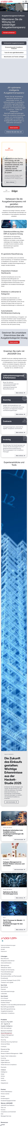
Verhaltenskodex (5, 947)
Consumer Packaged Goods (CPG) (10, 980)
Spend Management (6, 1033)
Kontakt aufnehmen (9, 32)
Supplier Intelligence (6, 1026)
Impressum (4, 951)
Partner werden (5, 1093)
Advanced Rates (5, 1044)
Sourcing (3, 1039)
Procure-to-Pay (5, 1049)
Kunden (3, 1096)
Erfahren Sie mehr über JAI (14, 132)
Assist (2, 1078)
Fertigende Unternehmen (7, 960)
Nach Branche (5, 958)
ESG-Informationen (6, 1028)
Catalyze (3, 1070)
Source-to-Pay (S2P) (7, 1022)
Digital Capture (5, 1060)
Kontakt (3, 949)
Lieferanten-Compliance (7, 1013)
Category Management (7, 1035)
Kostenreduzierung (6, 1000)
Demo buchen (14, 127)
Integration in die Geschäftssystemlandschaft (13, 1004)
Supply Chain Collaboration (8, 1056)
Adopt (2, 1074)
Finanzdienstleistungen (7, 972)
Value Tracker (4, 1037)
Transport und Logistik (7, 982)
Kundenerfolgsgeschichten (8, 1100)
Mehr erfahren (10, 182)
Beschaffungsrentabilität (7, 1007)
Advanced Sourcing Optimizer (9, 1042)
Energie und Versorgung (7, 969)
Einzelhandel (4, 978)
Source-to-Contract (6, 1030)
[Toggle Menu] (26, 1)
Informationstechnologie (7, 991)
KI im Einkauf (4, 998)
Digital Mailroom (5, 1062)
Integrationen (4, 1083)
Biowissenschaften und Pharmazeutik (11, 976)
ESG (2, 1114)
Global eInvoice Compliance (9, 1064)
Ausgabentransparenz (7, 1011)
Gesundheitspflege (6, 974)
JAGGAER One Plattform (7, 1105)
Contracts (3, 1046)
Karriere (3, 1109)
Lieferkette (4, 993)
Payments (3, 1067)
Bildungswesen (5, 965)
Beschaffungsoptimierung (8, 1009)
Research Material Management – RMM (11, 1053)
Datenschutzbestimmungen (8, 945)
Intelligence (4, 1072)
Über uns (3, 1107)
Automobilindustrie (6, 963)
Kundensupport (5, 1098)
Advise (3, 1076)
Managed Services (6, 1116)
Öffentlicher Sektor (6, 967)
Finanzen (3, 989)
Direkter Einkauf (5, 1002)
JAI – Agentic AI (5, 1024)
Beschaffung (4, 987)
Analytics (3, 1080)
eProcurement (5, 1051)
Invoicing (3, 1058)
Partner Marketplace (6, 1091)
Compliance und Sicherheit (8, 1111)
